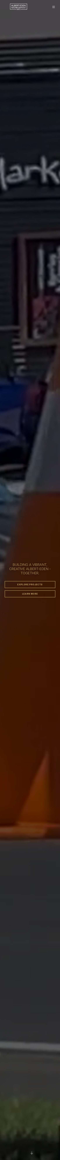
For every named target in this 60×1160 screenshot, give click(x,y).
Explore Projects (30, 584)
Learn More (30, 594)
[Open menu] (54, 7)
